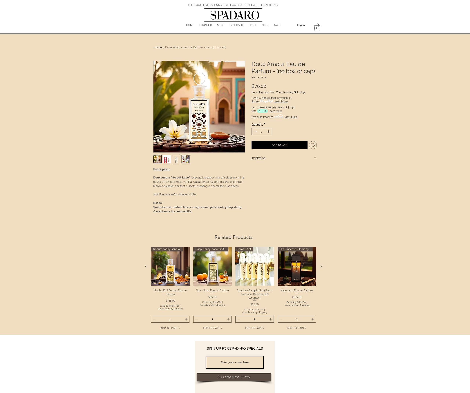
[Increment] (268, 131)
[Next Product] (321, 266)
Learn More (281, 101)
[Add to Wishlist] (313, 145)
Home (157, 47)
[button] (317, 27)
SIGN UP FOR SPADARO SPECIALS (235, 348)
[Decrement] (254, 131)
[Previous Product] (146, 266)
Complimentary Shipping (290, 92)
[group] (233, 289)
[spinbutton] (261, 131)
